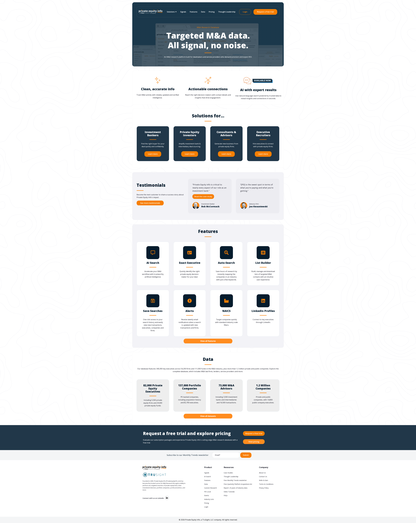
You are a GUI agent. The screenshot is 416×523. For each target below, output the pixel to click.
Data (203, 12)
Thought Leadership (226, 12)
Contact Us (263, 477)
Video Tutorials (229, 492)
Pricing (211, 12)
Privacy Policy (264, 488)
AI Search (207, 477)
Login (245, 12)
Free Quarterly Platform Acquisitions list (238, 484)
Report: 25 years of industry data (235, 488)
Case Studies (228, 473)
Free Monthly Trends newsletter (235, 480)
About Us (262, 473)
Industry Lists (209, 499)
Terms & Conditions (266, 484)
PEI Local (207, 492)
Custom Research (210, 488)
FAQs (226, 495)
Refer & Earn (263, 480)
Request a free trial (265, 12)
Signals (183, 12)
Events (206, 495)
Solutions (171, 12)
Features (193, 12)
